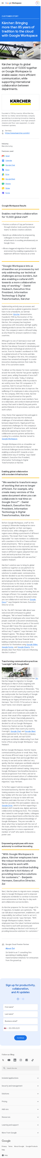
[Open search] (38, 3)
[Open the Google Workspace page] (13, 3)
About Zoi (10, 948)
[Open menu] (2, 3)
